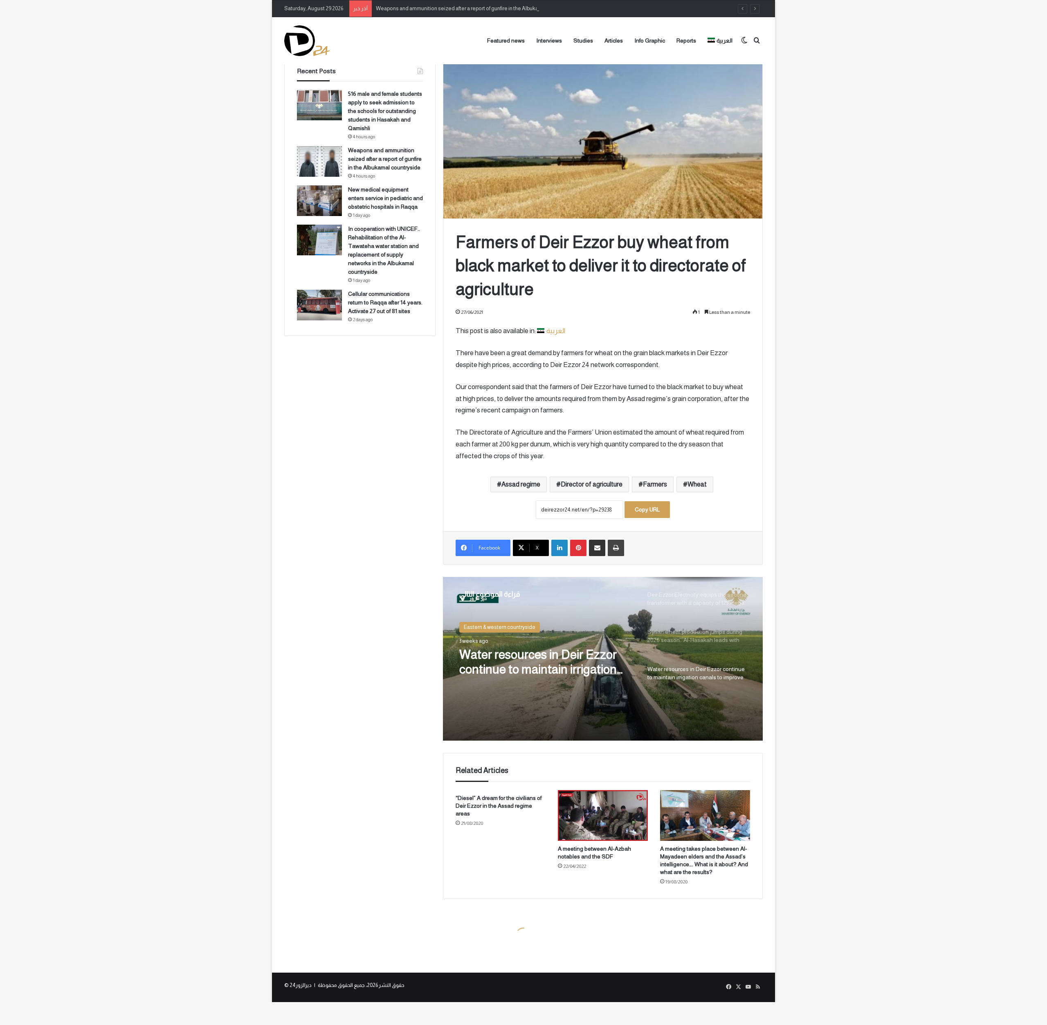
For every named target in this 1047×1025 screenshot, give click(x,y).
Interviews (549, 40)
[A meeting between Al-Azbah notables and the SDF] (603, 815)
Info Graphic (649, 40)
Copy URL (647, 509)
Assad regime (520, 484)
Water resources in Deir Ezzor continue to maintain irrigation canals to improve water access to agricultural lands (541, 662)
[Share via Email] (597, 548)
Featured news (506, 40)
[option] (603, 659)
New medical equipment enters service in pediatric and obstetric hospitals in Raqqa (385, 198)
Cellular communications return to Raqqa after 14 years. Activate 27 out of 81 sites (385, 302)
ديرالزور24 (301, 985)
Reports (686, 40)
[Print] (616, 548)
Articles (613, 40)
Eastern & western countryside (499, 627)
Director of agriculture (591, 484)
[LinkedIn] (559, 548)
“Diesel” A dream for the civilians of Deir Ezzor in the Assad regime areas (498, 806)
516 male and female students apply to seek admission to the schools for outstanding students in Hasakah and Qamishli (385, 110)
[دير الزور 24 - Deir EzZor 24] (307, 40)
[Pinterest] (578, 548)
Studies (583, 40)
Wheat (697, 484)
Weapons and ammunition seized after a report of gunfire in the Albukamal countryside (476, 8)
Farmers (655, 484)
